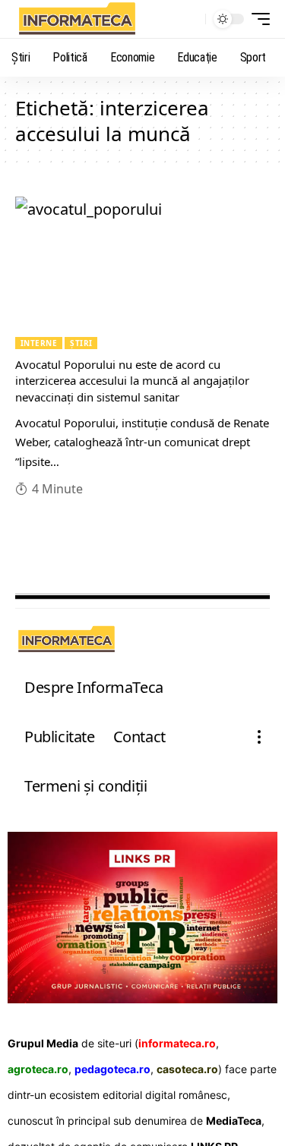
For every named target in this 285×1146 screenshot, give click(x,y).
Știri (81, 343)
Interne (39, 343)
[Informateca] (76, 19)
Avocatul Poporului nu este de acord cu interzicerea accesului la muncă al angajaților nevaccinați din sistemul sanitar (132, 381)
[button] (190, 19)
